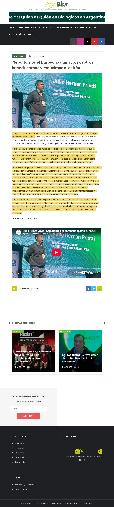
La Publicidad (21, 489)
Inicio (12, 27)
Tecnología (15, 34)
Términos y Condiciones (26, 484)
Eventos (35, 27)
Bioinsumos (92, 27)
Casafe (36, 288)
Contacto (30, 34)
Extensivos (63, 27)
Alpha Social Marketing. (83, 503)
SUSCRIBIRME (28, 416)
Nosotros (23, 27)
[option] (33, 351)
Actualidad (77, 27)
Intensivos (49, 27)
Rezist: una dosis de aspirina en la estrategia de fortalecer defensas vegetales (33, 356)
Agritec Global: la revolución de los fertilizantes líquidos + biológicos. (80, 358)
